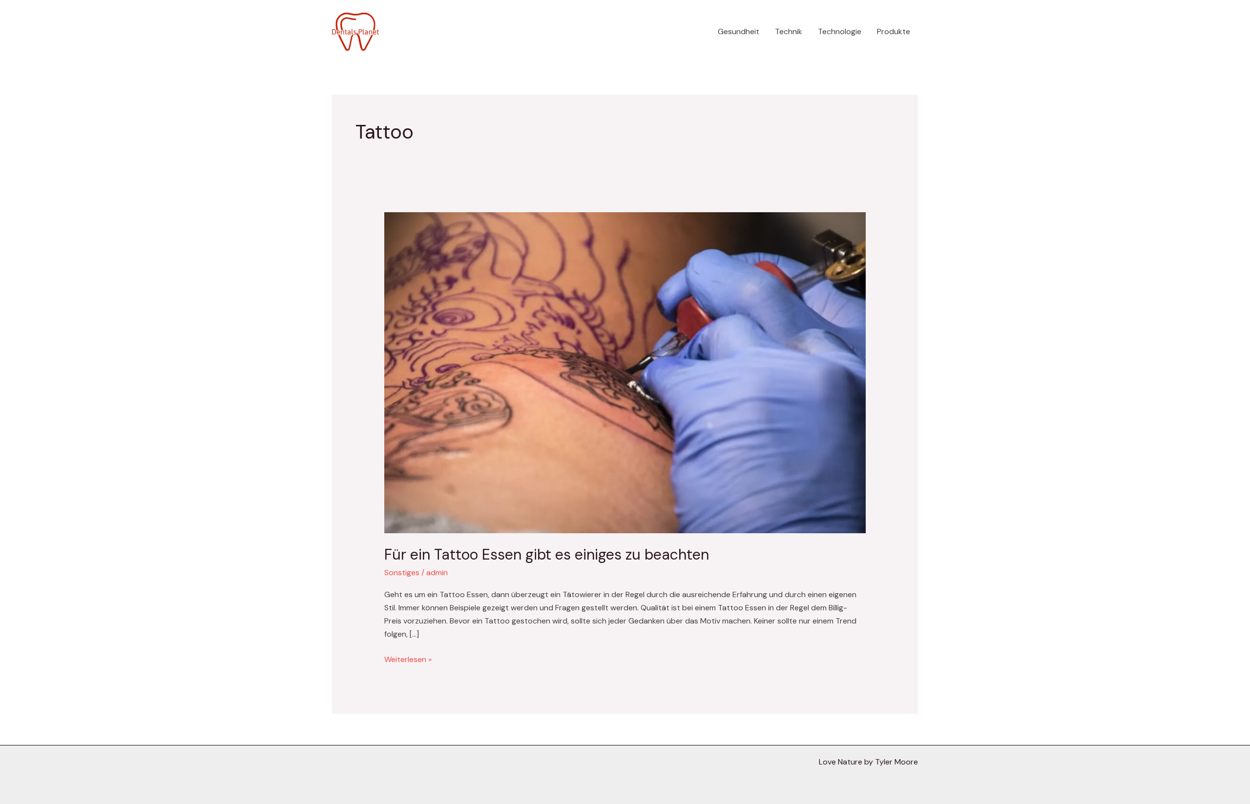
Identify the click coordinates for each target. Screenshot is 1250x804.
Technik (788, 31)
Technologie (839, 31)
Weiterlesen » (408, 658)
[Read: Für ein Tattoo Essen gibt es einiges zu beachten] (625, 372)
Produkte (893, 31)
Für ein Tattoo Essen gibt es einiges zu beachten (546, 554)
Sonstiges (401, 572)
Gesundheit (738, 31)
